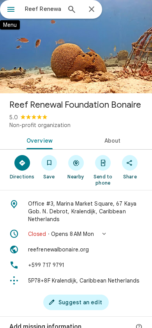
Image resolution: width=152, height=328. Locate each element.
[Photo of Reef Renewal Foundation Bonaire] (76, 46)
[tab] (38, 140)
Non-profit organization (40, 125)
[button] (76, 234)
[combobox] (43, 9)
